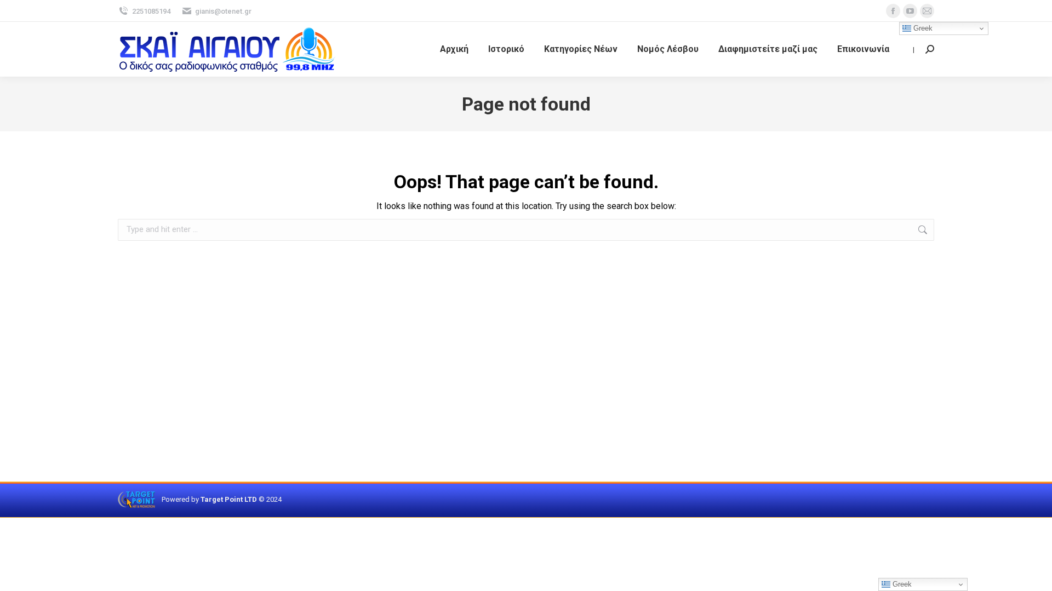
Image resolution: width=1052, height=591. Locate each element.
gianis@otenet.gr (223, 11)
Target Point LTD (229, 499)
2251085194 (151, 11)
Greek (922, 28)
